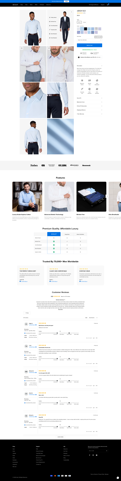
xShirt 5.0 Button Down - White (30, 378)
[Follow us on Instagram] (93, 455)
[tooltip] (64, 299)
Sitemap (106, 474)
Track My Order (39, 453)
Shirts (31, 4)
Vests (14, 457)
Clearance (15, 464)
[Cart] (107, 4)
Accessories (15, 462)
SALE (36, 4)
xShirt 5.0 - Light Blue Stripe (29, 330)
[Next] (107, 196)
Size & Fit (79, 98)
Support (102, 4)
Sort (86, 317)
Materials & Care (81, 102)
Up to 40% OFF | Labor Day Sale (60, 1)
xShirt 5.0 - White (27, 352)
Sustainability (66, 460)
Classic (79, 22)
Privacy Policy (101, 474)
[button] (81, 13)
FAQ (37, 449)
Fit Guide (42, 4)
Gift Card (14, 466)
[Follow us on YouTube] (96, 455)
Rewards (65, 453)
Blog (64, 457)
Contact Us (38, 464)
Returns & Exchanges (40, 455)
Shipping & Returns (81, 110)
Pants (14, 455)
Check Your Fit (39, 460)
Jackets (14, 453)
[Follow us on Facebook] (89, 455)
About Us (48, 4)
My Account (38, 457)
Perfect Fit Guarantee (82, 106)
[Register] (106, 450)
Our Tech (65, 451)
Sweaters (15, 460)
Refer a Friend (67, 455)
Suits (26, 4)
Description (79, 65)
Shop (22, 4)
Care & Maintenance (40, 462)
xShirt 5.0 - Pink (27, 400)
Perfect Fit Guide (39, 451)
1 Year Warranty (80, 114)
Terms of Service (94, 474)
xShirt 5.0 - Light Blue (28, 422)
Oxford (84, 22)
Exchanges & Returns (93, 4)
